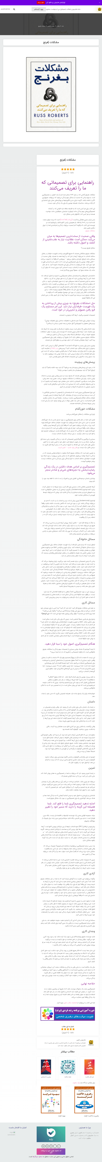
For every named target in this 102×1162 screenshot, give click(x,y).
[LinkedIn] (51, 1146)
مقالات (58, 26)
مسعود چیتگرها (38, 1156)
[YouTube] (43, 1146)
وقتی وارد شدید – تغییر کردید (68, 447)
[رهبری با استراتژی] (46, 1060)
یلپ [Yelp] (54, 348)
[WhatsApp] (59, 1146)
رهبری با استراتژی (46, 1077)
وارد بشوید (76, 1082)
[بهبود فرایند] (51, 1087)
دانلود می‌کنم (41, 2)
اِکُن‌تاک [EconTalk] (66, 219)
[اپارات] (55, 1146)
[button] (14, 9)
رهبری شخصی (50, 26)
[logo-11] (99, 9)
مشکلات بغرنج (90, 231)
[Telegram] (47, 1146)
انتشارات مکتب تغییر (70, 1003)
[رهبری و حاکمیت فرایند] (84, 1087)
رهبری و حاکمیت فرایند (91, 1116)
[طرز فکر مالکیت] (89, 1060)
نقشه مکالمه (67, 1077)
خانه (63, 26)
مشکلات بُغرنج (41, 26)
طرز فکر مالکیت (89, 1077)
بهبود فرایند (61, 1116)
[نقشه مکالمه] (68, 1060)
